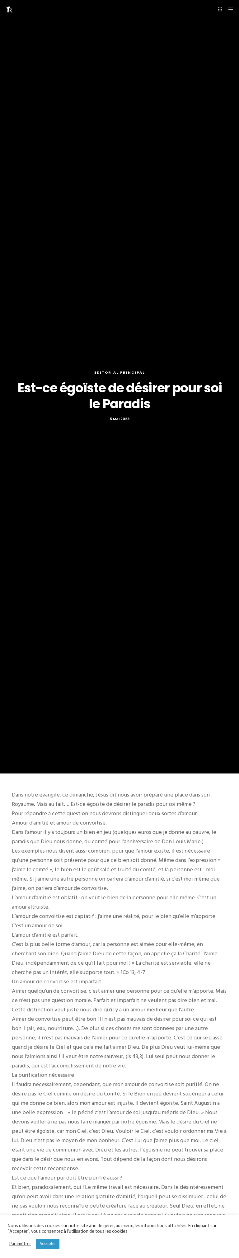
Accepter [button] (48, 1243)
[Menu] (228, 9)
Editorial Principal (119, 372)
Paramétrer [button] (20, 1244)
